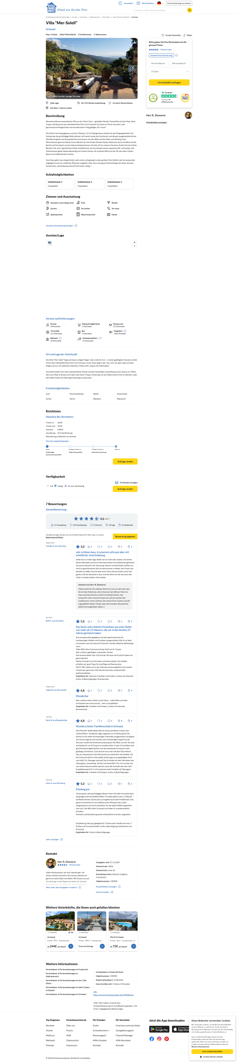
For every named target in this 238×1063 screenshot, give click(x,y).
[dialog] (212, 1038)
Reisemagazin (99, 1035)
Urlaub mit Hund (116, 972)
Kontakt (97, 1045)
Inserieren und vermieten (128, 1025)
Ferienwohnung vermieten (179, 3)
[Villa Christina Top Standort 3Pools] (123, 921)
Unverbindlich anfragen (169, 82)
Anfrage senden (125, 461)
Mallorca (50, 1035)
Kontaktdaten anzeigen (156, 122)
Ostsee (49, 1030)
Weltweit (50, 1040)
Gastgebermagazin (125, 1030)
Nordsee (50, 1025)
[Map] (92, 276)
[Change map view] (49, 243)
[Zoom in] (134, 242)
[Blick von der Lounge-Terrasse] (92, 68)
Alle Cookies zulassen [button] (212, 1051)
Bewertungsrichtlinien (54, 537)
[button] (212, 1057)
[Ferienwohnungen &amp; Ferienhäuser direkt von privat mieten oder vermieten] (66, 9)
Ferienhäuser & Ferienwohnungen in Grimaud (66, 994)
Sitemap (50, 1045)
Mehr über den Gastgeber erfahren (61, 887)
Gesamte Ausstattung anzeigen (59, 225)
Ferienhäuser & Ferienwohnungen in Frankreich (67, 969)
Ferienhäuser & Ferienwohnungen (58, 17)
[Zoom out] (134, 246)
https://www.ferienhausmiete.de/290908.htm (113, 995)
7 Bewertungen (74, 865)
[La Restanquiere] (60, 921)
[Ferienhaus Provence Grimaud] (91, 921)
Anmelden (128, 3)
